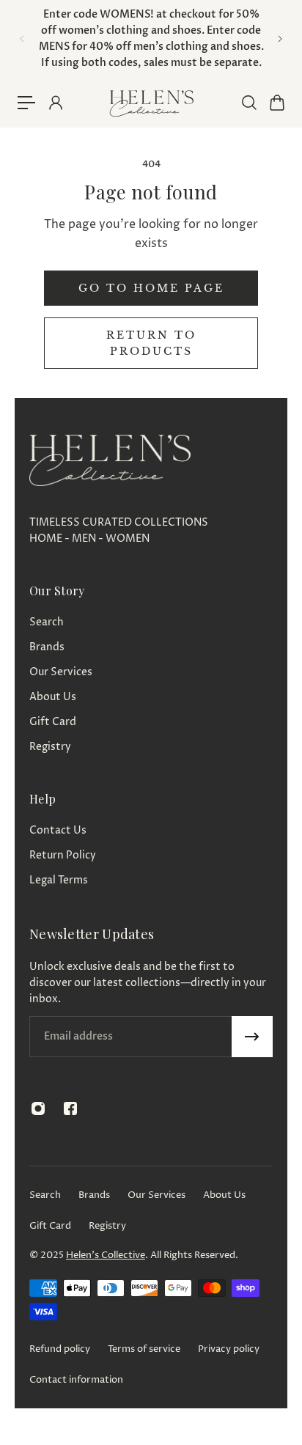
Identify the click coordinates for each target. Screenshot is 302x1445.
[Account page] (55, 103)
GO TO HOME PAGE (151, 288)
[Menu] (26, 102)
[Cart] (276, 103)
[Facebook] (70, 1108)
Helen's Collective (105, 1255)
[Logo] (151, 103)
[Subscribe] (252, 1036)
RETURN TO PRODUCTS (151, 343)
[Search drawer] (248, 103)
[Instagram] (38, 1108)
